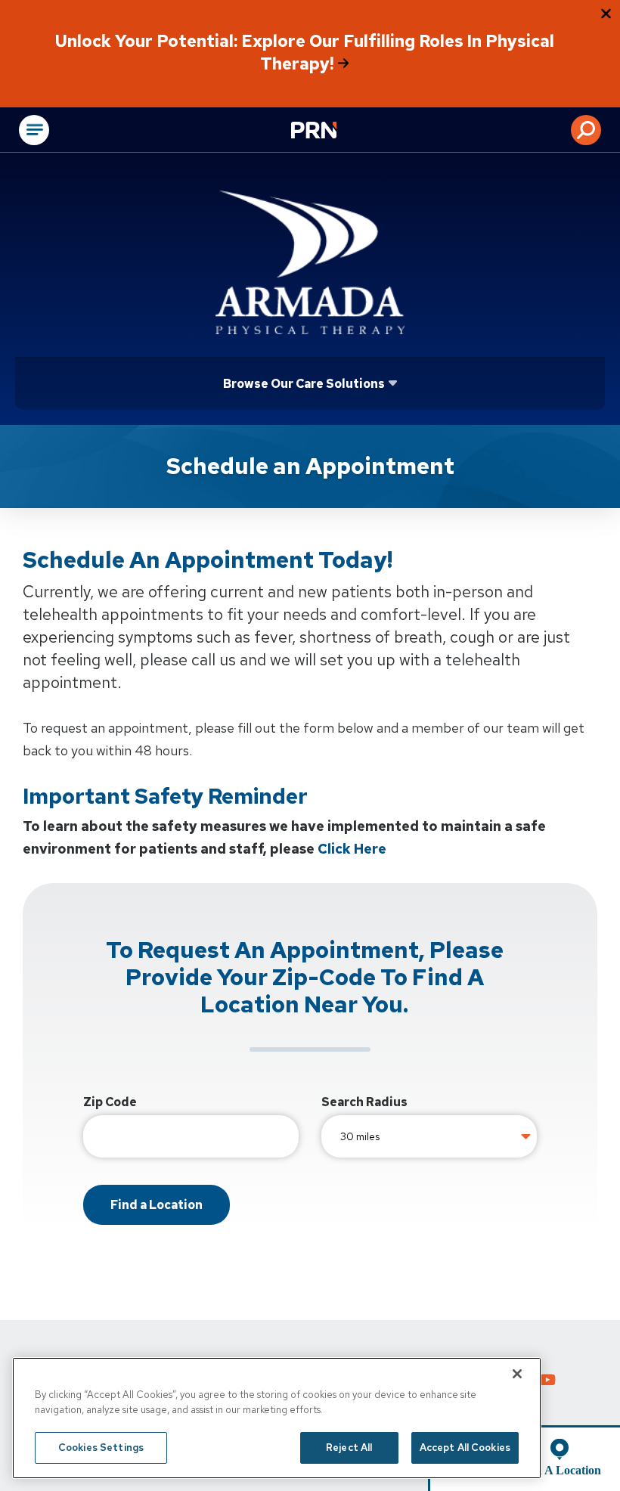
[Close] (517, 1373)
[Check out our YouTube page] (547, 1382)
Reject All (349, 1447)
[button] (586, 130)
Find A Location (559, 1470)
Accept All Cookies (465, 1447)
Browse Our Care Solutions (304, 384)
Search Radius (364, 1102)
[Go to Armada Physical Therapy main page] (310, 262)
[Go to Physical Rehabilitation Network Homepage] (332, 131)
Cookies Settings (101, 1447)
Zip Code (110, 1102)
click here (352, 848)
